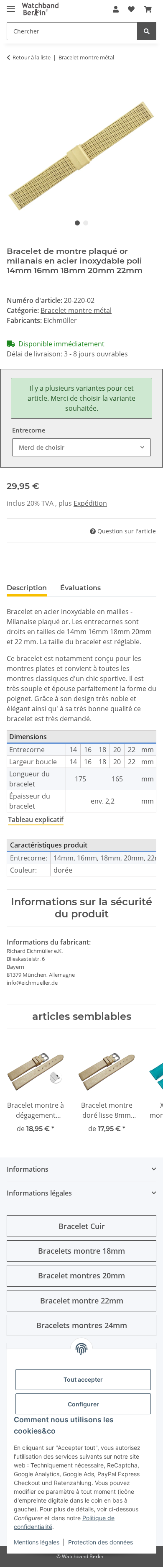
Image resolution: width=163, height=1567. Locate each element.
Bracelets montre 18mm (81, 1251)
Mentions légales (36, 1542)
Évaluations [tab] (80, 588)
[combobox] (81, 447)
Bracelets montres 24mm (81, 1325)
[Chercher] (146, 31)
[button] (115, 9)
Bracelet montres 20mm (81, 1275)
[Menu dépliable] (11, 5)
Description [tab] (27, 588)
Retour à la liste (32, 57)
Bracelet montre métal (76, 310)
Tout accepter (83, 1379)
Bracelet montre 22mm (81, 1301)
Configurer (83, 1404)
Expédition (90, 503)
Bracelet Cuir (82, 1226)
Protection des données (100, 1542)
